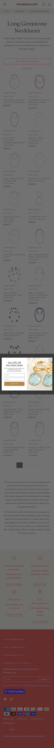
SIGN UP (14, 383)
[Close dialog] (50, 359)
